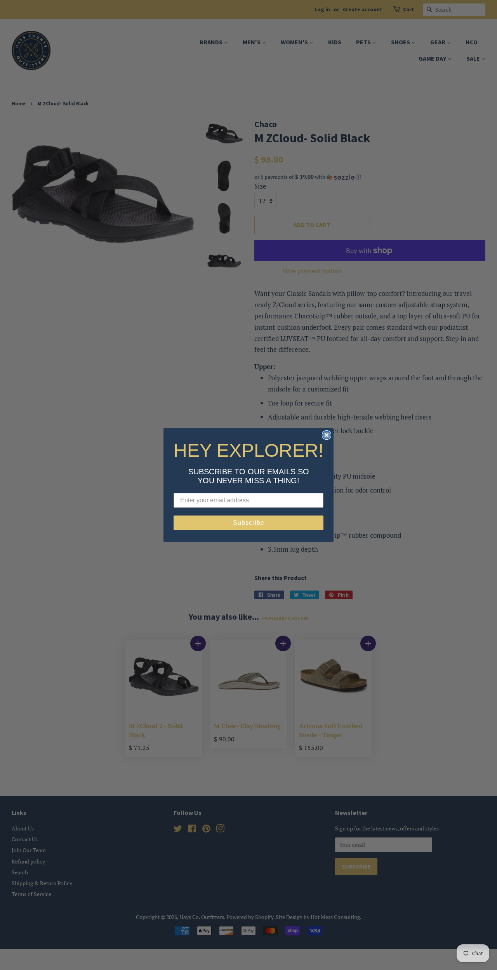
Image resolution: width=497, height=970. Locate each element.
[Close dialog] (326, 435)
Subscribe (248, 522)
